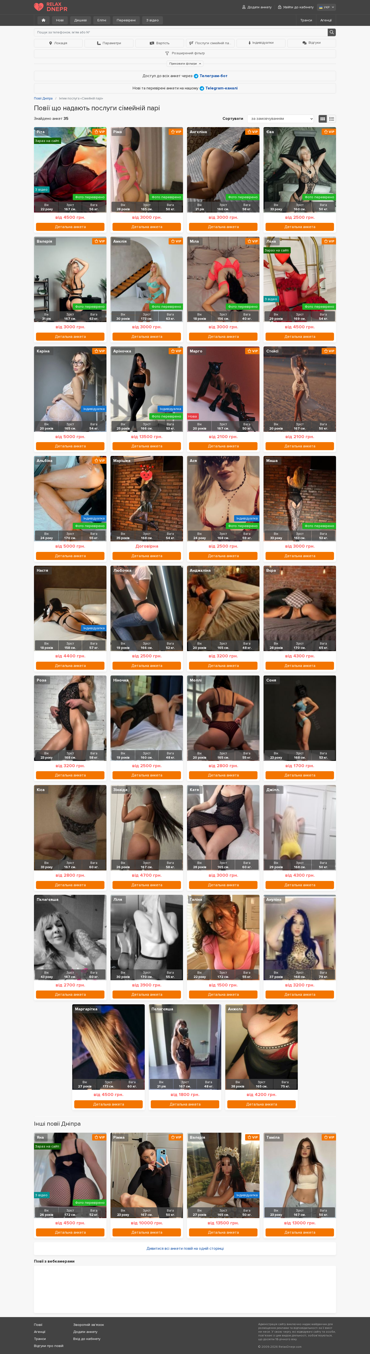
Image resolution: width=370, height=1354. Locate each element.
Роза (41, 680)
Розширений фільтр (188, 53)
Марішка (121, 460)
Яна (40, 1137)
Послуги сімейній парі (213, 43)
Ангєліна (198, 131)
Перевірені (126, 20)
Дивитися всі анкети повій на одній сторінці (185, 1248)
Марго (196, 351)
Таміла (273, 1137)
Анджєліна (200, 570)
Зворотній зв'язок (88, 1325)
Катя (194, 789)
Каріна (43, 351)
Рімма (119, 1137)
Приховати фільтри (183, 64)
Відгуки (315, 42)
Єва (270, 131)
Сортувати (233, 118)
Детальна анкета (70, 226)
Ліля (117, 899)
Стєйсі (272, 351)
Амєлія (120, 241)
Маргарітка (86, 1009)
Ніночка (121, 680)
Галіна (196, 899)
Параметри (112, 43)
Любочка (122, 570)
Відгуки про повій (48, 1346)
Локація (60, 43)
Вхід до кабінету (86, 1339)
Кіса (41, 789)
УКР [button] (326, 7)
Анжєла (235, 1009)
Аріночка (122, 351)
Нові (60, 20)
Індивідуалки (263, 42)
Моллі (196, 680)
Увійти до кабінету (298, 7)
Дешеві (80, 20)
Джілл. (273, 789)
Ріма (117, 131)
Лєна (271, 241)
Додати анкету (259, 7)
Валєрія (44, 241)
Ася (193, 460)
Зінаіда (120, 789)
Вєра (271, 570)
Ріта (41, 131)
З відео (152, 20)
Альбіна (44, 460)
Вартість (163, 43)
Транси (306, 20)
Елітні (101, 20)
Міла (194, 241)
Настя (42, 570)
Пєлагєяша (47, 899)
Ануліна (273, 899)
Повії (38, 1325)
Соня (271, 680)
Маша (272, 460)
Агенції (326, 20)
